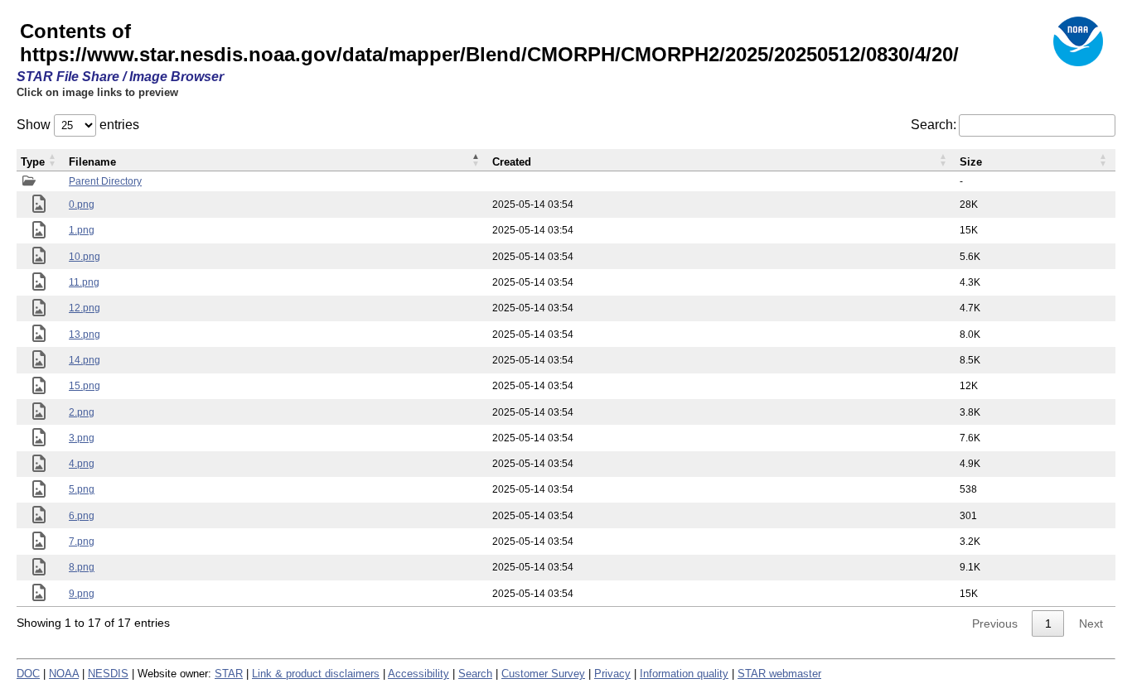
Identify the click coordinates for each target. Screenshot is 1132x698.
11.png (84, 282)
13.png (84, 334)
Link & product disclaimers (316, 673)
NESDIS (108, 673)
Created (511, 162)
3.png (81, 438)
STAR (229, 673)
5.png (81, 489)
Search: (933, 125)
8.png (81, 567)
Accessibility (418, 673)
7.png (81, 541)
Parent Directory (105, 181)
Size (971, 162)
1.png (81, 230)
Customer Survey (543, 673)
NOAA (64, 673)
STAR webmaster (779, 673)
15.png (84, 386)
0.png (81, 204)
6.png (81, 516)
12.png (84, 308)
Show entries (78, 125)
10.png (84, 256)
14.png (84, 360)
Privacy (612, 673)
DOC (28, 673)
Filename (92, 162)
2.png (81, 412)
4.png (81, 463)
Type (33, 162)
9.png (81, 593)
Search (475, 673)
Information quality (684, 673)
